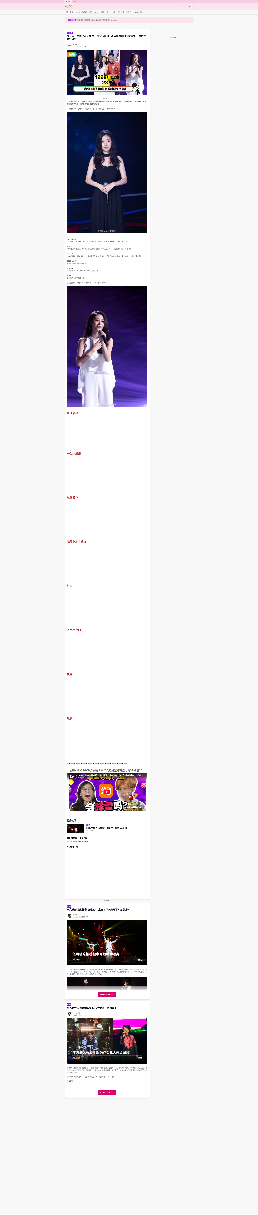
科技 (107, 12)
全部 (66, 12)
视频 (113, 12)
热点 (74, 2)
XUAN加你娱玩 (81, 12)
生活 (102, 12)
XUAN (68, 2)
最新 (71, 12)
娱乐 (91, 12)
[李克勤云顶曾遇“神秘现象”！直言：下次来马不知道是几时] (75, 828)
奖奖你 (128, 12)
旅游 (96, 12)
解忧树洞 (121, 12)
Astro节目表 (138, 12)
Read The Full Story (107, 994)
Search (183, 6)
